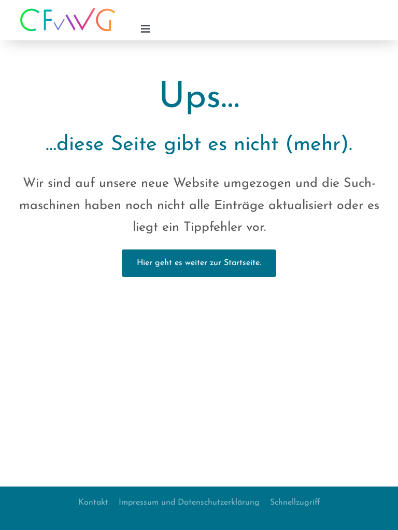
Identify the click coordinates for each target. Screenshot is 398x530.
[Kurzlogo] (68, 10)
